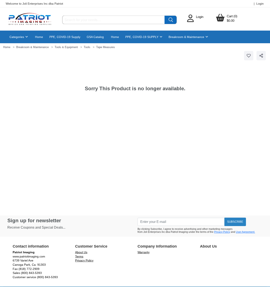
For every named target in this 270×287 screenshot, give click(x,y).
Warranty (144, 252)
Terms (79, 256)
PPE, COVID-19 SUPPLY (142, 37)
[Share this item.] (261, 55)
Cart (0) (232, 16)
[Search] (171, 20)
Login (199, 17)
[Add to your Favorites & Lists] (248, 55)
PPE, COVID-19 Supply (64, 37)
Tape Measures (105, 47)
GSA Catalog (95, 37)
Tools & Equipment (66, 47)
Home (39, 37)
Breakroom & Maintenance (187, 37)
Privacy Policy (222, 231)
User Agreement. (245, 231)
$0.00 (230, 20)
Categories (17, 37)
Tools (87, 47)
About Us (81, 252)
